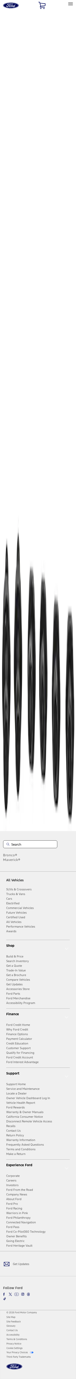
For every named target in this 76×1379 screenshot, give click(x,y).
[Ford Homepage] (14, 1369)
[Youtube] (16, 1294)
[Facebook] (4, 1294)
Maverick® (11, 860)
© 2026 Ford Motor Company (21, 1312)
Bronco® (10, 855)
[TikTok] (4, 1298)
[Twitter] (10, 1294)
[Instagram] (22, 1294)
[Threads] (28, 1294)
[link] (10, 1317)
